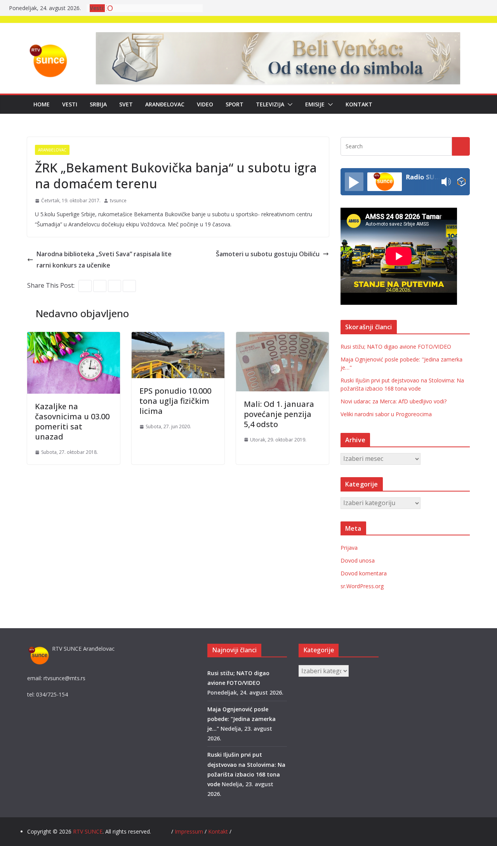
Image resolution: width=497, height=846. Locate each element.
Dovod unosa (358, 560)
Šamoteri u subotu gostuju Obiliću (268, 254)
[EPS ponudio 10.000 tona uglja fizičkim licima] (178, 337)
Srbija (98, 104)
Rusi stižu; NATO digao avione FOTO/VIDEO (396, 346)
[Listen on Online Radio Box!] (461, 182)
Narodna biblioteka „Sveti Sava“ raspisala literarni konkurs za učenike (104, 259)
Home (41, 104)
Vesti (69, 104)
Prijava (349, 547)
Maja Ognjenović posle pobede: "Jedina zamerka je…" (241, 718)
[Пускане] (354, 181)
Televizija (270, 104)
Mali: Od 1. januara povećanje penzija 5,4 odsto (279, 414)
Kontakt (359, 104)
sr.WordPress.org (362, 586)
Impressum (190, 831)
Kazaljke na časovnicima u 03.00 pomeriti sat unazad (72, 421)
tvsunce (118, 200)
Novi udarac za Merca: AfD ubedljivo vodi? (394, 401)
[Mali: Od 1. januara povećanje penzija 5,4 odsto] (282, 337)
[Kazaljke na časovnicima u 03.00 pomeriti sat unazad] (73, 337)
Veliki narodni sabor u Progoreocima (386, 414)
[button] (288, 104)
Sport (234, 104)
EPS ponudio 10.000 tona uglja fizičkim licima (175, 401)
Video (205, 104)
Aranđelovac (164, 104)
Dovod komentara (364, 573)
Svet (126, 104)
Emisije (315, 104)
